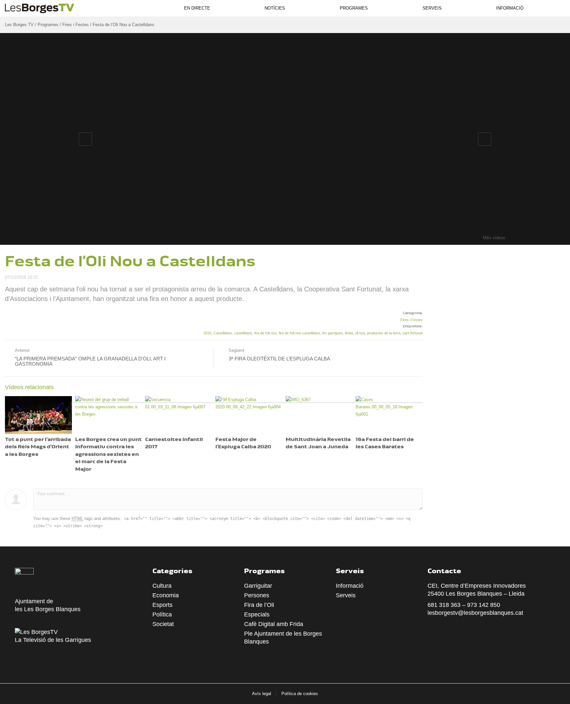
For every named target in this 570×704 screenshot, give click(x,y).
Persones (256, 595)
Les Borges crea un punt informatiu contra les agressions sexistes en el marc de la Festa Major (108, 454)
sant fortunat (412, 333)
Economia (165, 595)
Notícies (275, 8)
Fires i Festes (411, 320)
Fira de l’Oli (259, 605)
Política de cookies (299, 693)
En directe (197, 8)
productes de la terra (383, 333)
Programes (354, 8)
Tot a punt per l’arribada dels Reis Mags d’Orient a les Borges (38, 447)
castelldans (243, 333)
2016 (207, 333)
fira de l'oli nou (265, 333)
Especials (256, 614)
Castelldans (222, 333)
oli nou (360, 333)
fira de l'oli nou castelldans (299, 333)
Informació (509, 8)
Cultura (162, 585)
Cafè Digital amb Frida (273, 624)
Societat (163, 624)
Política (162, 614)
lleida (349, 333)
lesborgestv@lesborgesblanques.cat (475, 613)
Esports (162, 605)
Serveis (432, 8)
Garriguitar (258, 585)
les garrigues (332, 333)
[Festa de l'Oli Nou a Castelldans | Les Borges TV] (39, 7)
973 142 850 (483, 605)
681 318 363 (444, 605)
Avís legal (261, 693)
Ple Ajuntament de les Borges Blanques (283, 637)
